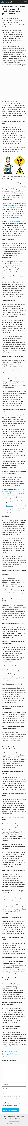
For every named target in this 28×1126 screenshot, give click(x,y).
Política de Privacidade (9, 1116)
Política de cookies (14, 1121)
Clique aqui (9, 506)
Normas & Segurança (10, 1051)
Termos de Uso (20, 1116)
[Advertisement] (14, 84)
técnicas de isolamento (13, 221)
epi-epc (6, 1054)
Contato (7, 1118)
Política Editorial (19, 1118)
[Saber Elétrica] (6, 2)
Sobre (11, 1118)
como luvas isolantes (8, 207)
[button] (21, 2)
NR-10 (12, 1054)
